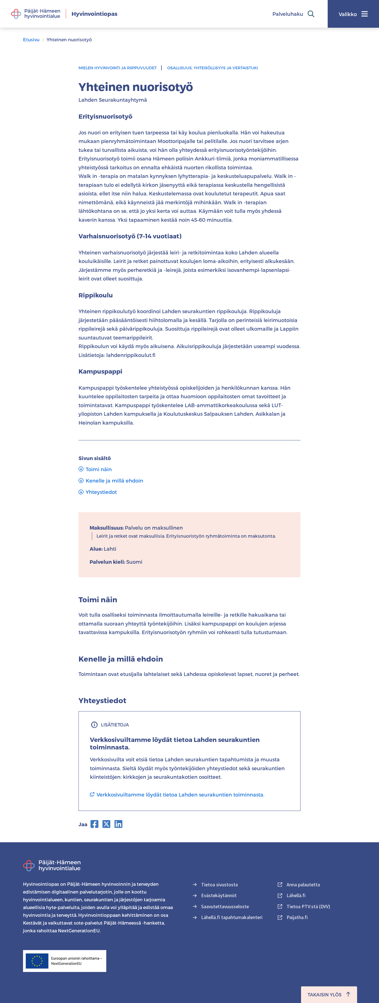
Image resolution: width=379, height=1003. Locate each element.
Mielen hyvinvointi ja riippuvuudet (118, 67)
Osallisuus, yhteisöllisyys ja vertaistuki (212, 67)
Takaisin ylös (325, 994)
